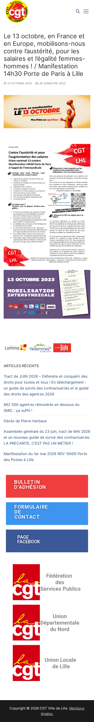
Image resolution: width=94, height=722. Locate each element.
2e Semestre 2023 (52, 83)
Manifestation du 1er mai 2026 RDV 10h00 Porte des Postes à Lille (45, 456)
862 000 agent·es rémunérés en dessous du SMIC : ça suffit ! (41, 407)
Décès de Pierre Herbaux (25, 421)
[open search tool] (78, 11)
